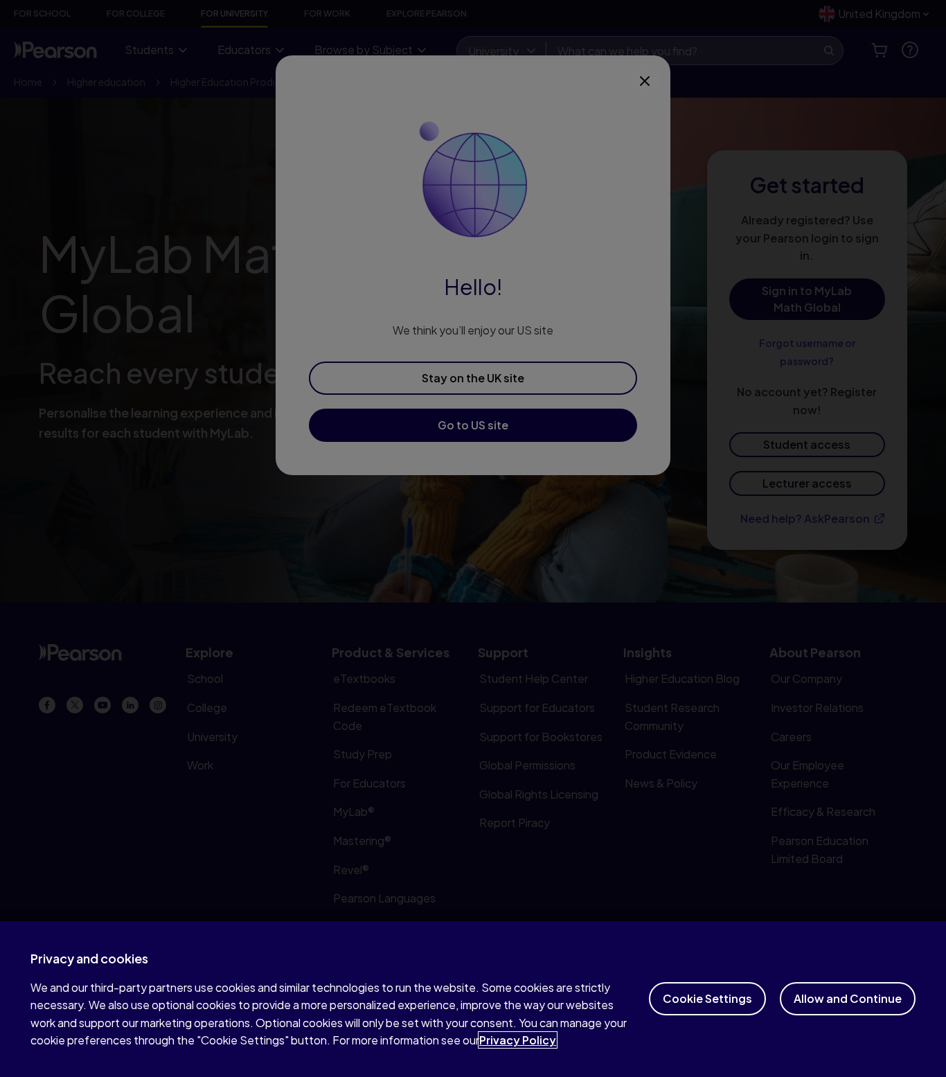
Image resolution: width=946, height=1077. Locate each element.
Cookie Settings (707, 998)
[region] (473, 999)
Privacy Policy (517, 1040)
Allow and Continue (848, 998)
